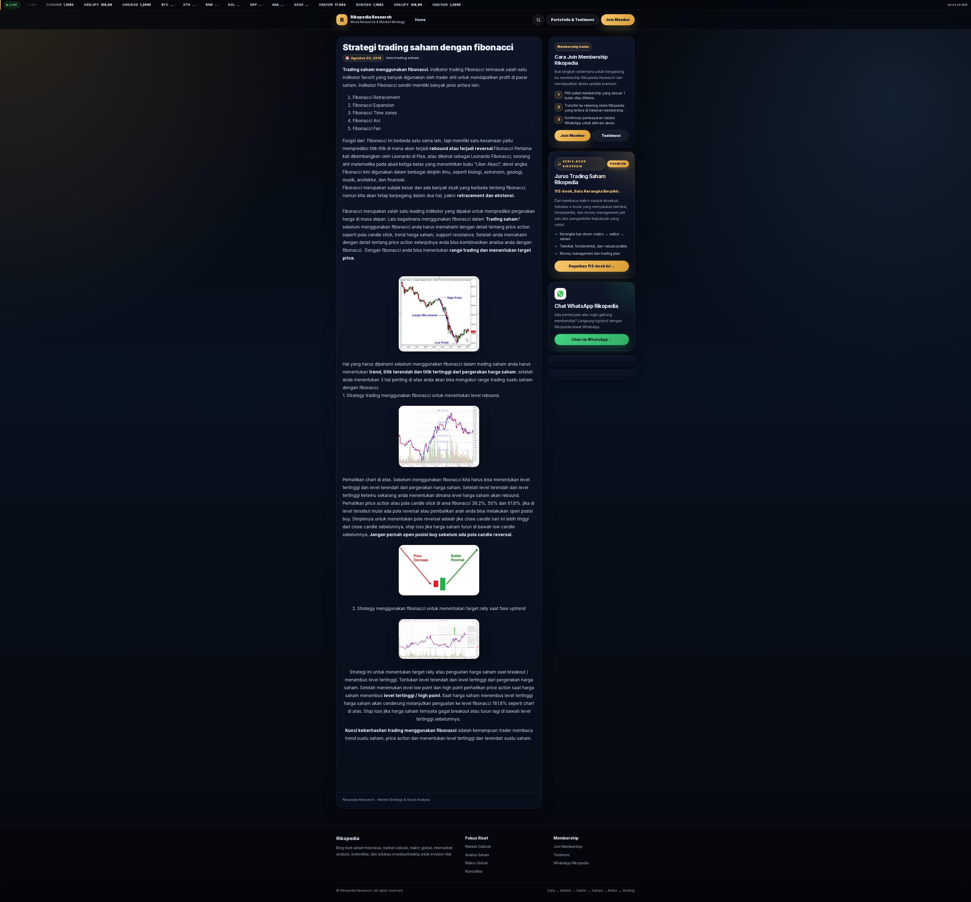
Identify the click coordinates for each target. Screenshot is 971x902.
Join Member (618, 19)
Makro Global (476, 863)
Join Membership (568, 847)
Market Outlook (478, 847)
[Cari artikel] (538, 19)
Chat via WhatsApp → (591, 339)
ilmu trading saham (402, 58)
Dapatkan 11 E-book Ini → (592, 266)
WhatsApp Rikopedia (571, 863)
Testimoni (611, 135)
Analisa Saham (477, 855)
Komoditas (473, 871)
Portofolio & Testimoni (572, 19)
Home (420, 19)
